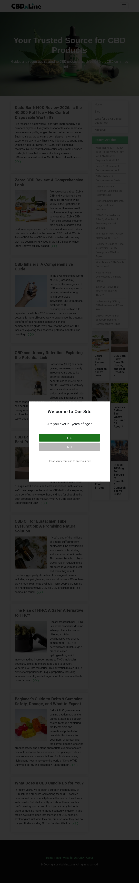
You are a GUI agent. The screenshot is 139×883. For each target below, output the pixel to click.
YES (69, 437)
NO (69, 447)
